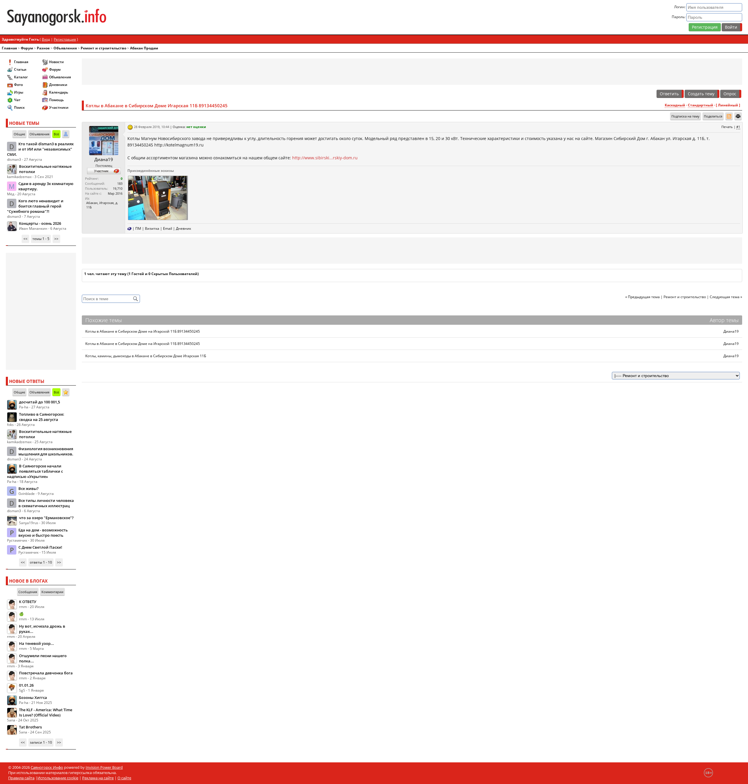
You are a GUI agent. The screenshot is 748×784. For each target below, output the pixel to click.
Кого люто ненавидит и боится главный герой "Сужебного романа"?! (35, 206)
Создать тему (701, 93)
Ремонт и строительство (103, 48)
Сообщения (27, 592)
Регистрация (705, 27)
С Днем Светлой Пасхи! (40, 547)
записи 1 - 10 (41, 742)
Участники (58, 107)
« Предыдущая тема (642, 296)
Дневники (58, 84)
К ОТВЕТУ (27, 601)
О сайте (124, 777)
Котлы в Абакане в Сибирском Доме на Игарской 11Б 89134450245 (142, 331)
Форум (27, 48)
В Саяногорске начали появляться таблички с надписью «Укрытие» (35, 471)
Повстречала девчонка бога (46, 673)
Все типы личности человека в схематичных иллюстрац (46, 503)
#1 (738, 127)
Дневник (183, 228)
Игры (18, 92)
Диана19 (103, 159)
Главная (9, 48)
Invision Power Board (104, 767)
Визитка (152, 228)
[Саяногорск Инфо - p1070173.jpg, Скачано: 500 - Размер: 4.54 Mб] (157, 197)
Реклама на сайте (98, 777)
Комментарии (52, 592)
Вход (46, 39)
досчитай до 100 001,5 (39, 402)
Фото (18, 84)
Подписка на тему (685, 116)
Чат (17, 99)
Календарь (58, 92)
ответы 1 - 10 (41, 562)
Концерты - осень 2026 (40, 223)
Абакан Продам (144, 48)
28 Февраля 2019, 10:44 (151, 127)
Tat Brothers (30, 727)
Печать (727, 127)
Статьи (20, 69)
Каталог (21, 77)
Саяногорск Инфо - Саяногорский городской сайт (127, 17)
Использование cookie (57, 777)
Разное (43, 48)
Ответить (669, 93)
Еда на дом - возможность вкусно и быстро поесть (43, 532)
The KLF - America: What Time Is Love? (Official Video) (45, 712)
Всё (56, 134)
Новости (56, 61)
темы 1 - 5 (40, 238)
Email (167, 228)
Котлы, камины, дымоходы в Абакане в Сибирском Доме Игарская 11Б (145, 355)
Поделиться (713, 116)
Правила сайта (21, 777)
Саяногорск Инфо (47, 767)
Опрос (729, 93)
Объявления (65, 48)
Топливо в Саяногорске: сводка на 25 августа (41, 417)
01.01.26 (26, 685)
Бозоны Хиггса (33, 697)
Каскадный (675, 105)
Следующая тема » (726, 296)
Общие (19, 134)
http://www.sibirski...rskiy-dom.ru (325, 157)
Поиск (19, 107)
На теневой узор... (36, 643)
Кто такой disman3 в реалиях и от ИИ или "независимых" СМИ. (40, 149)
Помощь (56, 99)
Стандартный (700, 105)
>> (56, 238)
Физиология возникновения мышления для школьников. (45, 451)
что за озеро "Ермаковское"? (46, 517)
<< (25, 238)
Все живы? (28, 488)
